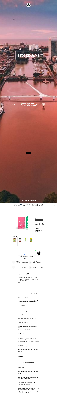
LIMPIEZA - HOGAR (15, 209)
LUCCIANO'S (15, 205)
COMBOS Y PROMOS (21, 209)
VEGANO (39, 209)
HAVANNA (37, 204)
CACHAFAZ (41, 204)
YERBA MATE (21, 204)
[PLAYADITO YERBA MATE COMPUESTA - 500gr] (25, 239)
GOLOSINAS (24, 205)
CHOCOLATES (20, 205)
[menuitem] (43, 211)
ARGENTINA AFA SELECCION (29, 209)
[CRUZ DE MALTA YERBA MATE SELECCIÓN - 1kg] (20, 239)
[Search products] (55, 204)
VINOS (42, 205)
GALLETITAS (29, 205)
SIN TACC (35, 209)
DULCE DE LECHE (16, 204)
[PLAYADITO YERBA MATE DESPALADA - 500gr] (14, 239)
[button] (37, 228)
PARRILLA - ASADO (37, 205)
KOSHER (43, 209)
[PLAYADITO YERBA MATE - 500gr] (31, 239)
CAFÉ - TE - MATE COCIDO (27, 204)
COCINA (33, 205)
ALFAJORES (33, 204)
